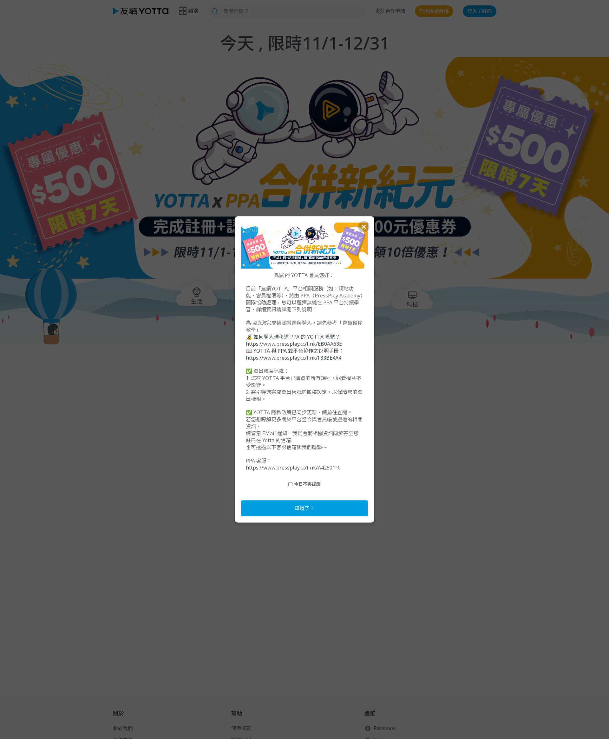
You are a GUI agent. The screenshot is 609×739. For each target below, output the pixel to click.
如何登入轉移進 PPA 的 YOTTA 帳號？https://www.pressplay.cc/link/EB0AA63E (294, 341)
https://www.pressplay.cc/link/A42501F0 (293, 467)
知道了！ (304, 508)
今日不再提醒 (307, 484)
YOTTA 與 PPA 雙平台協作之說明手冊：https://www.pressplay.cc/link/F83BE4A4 (295, 355)
